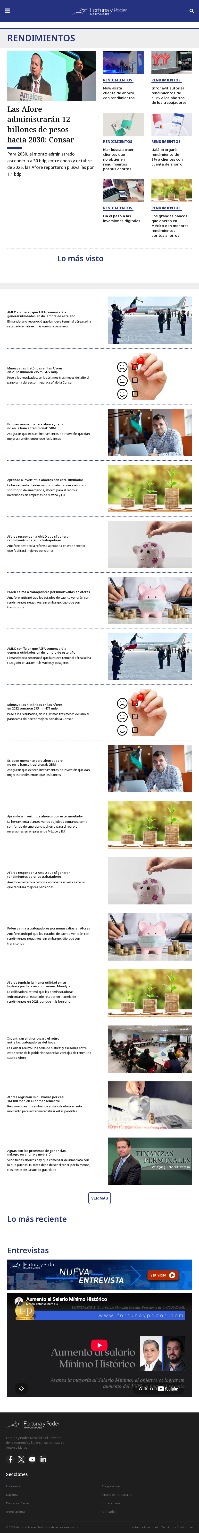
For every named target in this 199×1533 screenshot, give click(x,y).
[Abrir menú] (7, 11)
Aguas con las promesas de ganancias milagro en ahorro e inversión (36, 1153)
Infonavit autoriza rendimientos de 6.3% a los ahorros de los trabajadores (169, 95)
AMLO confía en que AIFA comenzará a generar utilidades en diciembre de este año (41, 314)
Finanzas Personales (117, 1495)
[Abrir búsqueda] (192, 11)
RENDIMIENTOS (117, 80)
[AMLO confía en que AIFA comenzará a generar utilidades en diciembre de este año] (150, 320)
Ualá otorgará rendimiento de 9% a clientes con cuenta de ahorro (167, 156)
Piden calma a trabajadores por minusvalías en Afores (48, 592)
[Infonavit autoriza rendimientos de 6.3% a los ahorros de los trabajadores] (171, 62)
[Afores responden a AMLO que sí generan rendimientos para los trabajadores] (150, 544)
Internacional (15, 1512)
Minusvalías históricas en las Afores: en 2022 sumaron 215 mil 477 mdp (35, 370)
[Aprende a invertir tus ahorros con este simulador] (150, 488)
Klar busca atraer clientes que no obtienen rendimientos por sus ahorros (118, 159)
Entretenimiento (113, 1503)
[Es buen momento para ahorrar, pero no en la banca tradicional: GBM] (150, 432)
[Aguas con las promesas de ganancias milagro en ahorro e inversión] (150, 1161)
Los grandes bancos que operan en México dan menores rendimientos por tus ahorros (170, 225)
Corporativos (111, 1486)
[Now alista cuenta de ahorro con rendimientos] (123, 62)
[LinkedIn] (43, 1459)
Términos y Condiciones (177, 1527)
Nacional (12, 1495)
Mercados (109, 1512)
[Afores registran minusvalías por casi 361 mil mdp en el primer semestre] (150, 1105)
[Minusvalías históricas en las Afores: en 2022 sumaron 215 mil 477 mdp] (150, 376)
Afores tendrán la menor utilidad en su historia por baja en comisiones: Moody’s (38, 985)
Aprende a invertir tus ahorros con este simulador (45, 480)
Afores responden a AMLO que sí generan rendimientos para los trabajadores (38, 538)
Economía (13, 1486)
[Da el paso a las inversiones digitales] (123, 190)
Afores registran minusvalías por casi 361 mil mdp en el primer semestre (35, 1099)
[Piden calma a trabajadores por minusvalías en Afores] (150, 600)
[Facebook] (10, 1459)
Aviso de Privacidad (145, 1527)
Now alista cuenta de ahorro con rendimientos (119, 93)
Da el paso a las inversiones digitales (121, 218)
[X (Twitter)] (21, 1459)
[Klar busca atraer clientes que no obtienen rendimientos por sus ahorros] (123, 124)
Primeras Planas (18, 1503)
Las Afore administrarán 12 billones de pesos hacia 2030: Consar (40, 124)
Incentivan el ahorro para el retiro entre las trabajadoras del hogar (33, 1040)
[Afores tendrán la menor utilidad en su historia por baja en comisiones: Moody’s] (150, 993)
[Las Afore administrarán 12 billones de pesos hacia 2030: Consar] (51, 76)
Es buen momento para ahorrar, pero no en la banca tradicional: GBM (35, 426)
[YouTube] (32, 1459)
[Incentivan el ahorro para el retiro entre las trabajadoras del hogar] (150, 1049)
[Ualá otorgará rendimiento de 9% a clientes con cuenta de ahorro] (171, 124)
